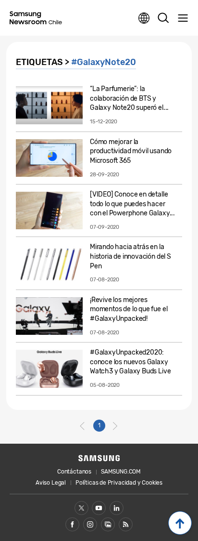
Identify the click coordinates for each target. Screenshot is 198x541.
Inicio (180, 523)
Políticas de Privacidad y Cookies (118, 482)
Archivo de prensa (108, 524)
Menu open (182, 18)
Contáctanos (74, 471)
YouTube (99, 508)
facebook (72, 524)
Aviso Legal (51, 482)
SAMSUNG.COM (121, 471)
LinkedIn (117, 508)
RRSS (126, 524)
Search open (163, 18)
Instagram (90, 524)
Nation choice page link (144, 18)
